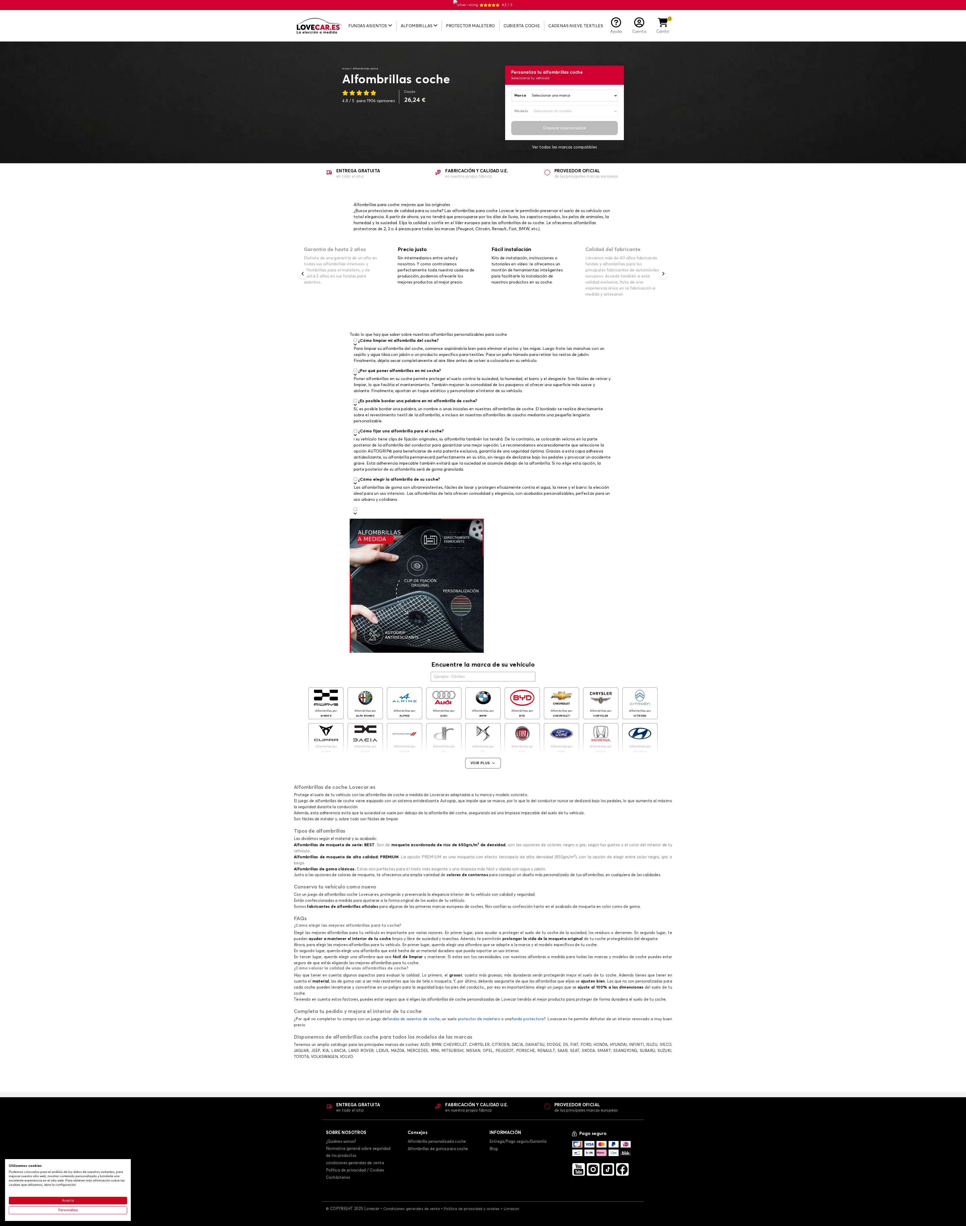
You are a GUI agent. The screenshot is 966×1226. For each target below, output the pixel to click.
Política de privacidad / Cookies (355, 1170)
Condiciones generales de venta (411, 1209)
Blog (494, 1149)
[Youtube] (578, 1169)
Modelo (521, 111)
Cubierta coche (522, 26)
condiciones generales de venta (355, 1163)
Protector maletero (470, 26)
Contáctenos (338, 1177)
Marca (520, 95)
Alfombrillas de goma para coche (438, 1149)
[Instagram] (593, 1169)
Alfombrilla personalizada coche (437, 1141)
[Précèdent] (303, 274)
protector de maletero (479, 1019)
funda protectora (528, 1019)
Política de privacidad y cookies (472, 1209)
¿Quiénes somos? (341, 1141)
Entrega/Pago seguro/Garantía (518, 1141)
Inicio (345, 68)
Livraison (511, 1209)
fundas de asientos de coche (413, 1019)
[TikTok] (607, 1169)
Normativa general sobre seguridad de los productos (358, 1152)
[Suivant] (663, 274)
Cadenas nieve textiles (575, 26)
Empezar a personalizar (564, 128)
